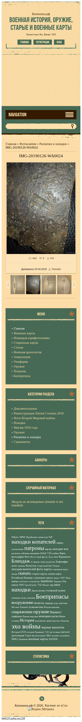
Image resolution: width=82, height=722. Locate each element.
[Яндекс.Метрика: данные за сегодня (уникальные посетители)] (41, 709)
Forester (56, 269)
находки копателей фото (27, 569)
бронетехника (38, 636)
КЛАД (43, 553)
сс (32, 561)
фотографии (18, 556)
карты (48, 569)
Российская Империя (22, 577)
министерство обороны (57, 621)
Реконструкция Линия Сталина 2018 (38, 413)
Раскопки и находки (53, 144)
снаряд (59, 542)
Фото (27, 556)
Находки (19, 422)
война (14, 566)
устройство (34, 581)
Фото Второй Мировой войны (34, 418)
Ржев (68, 578)
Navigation (17, 114)
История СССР (19, 632)
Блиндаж (21, 561)
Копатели (31, 565)
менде (14, 574)
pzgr (56, 603)
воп (56, 556)
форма (36, 562)
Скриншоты (22, 441)
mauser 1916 (18, 585)
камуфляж (35, 553)
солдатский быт (44, 566)
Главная (24, 42)
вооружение (22, 602)
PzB (50, 537)
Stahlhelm (47, 581)
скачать (24, 573)
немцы (15, 581)
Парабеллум (32, 537)
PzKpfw (15, 537)
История (27, 620)
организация (17, 549)
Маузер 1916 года (25, 427)
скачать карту (55, 573)
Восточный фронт (39, 557)
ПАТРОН (53, 639)
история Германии (35, 632)
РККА (15, 639)
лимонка (31, 598)
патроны (34, 548)
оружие (41, 611)
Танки (28, 636)
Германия (23, 639)
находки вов (60, 549)
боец (51, 557)
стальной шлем (55, 590)
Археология (38, 590)
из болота (23, 581)
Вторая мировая (51, 607)
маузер (48, 549)
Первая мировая (30, 616)
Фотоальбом (28, 144)
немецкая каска (49, 616)
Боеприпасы (52, 596)
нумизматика (36, 606)
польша (56, 632)
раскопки (16, 553)
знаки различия (47, 562)
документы (40, 621)
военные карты (38, 639)
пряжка (21, 566)
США (48, 636)
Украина (58, 581)
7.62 (49, 553)
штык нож (43, 537)
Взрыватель (64, 556)
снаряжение (22, 611)
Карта (62, 553)
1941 (62, 578)
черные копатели (52, 627)
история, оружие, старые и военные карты (41, 23)
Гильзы (56, 566)
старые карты (39, 573)
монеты (39, 603)
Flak (64, 581)
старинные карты (43, 577)
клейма (55, 553)
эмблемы (25, 553)
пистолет (65, 632)
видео (56, 578)
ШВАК (57, 585)
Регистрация (42, 42)
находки (21, 590)
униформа (17, 616)
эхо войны (26, 626)
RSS (54, 34)
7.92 (39, 585)
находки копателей (34, 542)
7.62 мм (48, 632)
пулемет (56, 636)
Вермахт (56, 612)
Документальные (25, 408)
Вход (59, 42)
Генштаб (24, 607)
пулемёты (64, 636)
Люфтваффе (62, 561)
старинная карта (60, 569)
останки (15, 621)
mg (51, 585)
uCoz (64, 705)
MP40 (22, 537)
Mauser (45, 585)
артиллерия (18, 635)
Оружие (19, 432)
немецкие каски (19, 598)
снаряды (49, 603)
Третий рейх (30, 585)
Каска (62, 616)
